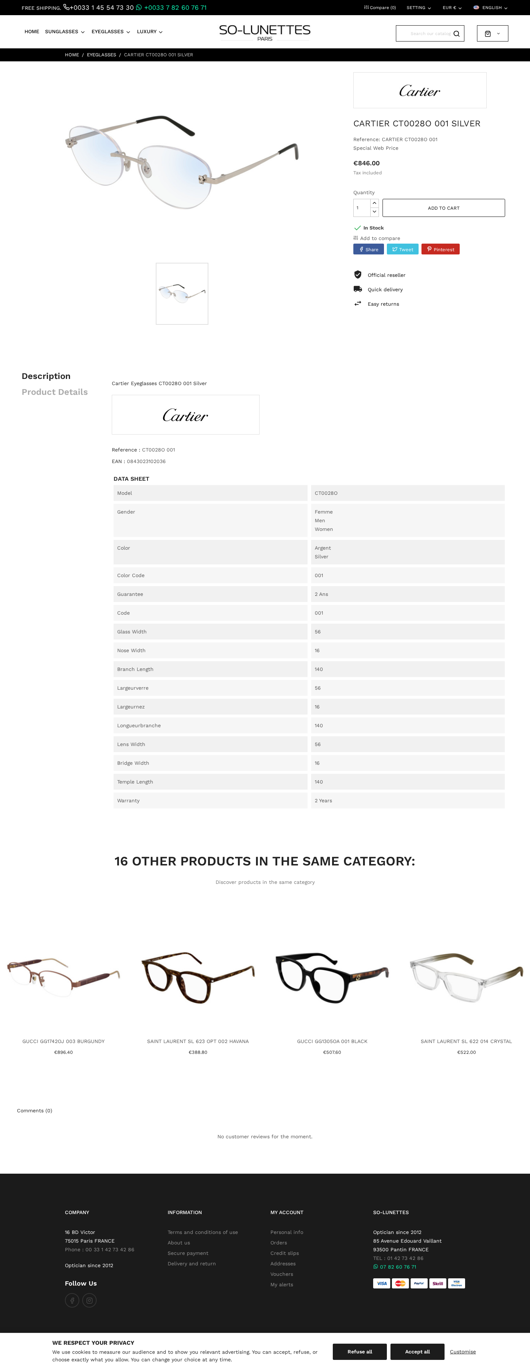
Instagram (89, 1300)
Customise (463, 1351)
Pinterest (444, 249)
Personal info (286, 1232)
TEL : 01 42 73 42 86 (398, 1258)
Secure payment (188, 1253)
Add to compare (380, 238)
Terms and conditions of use (203, 1232)
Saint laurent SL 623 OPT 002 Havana (198, 1041)
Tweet (406, 249)
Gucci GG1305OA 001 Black (332, 1041)
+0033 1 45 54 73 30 (102, 7)
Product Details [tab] (55, 392)
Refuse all (360, 1351)
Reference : (126, 450)
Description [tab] (46, 376)
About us (179, 1242)
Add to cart (444, 208)
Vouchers (281, 1274)
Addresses (283, 1263)
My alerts (281, 1284)
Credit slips (284, 1253)
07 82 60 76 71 (397, 1267)
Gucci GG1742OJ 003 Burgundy (63, 1041)
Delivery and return (192, 1263)
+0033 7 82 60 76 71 (174, 7)
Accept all (417, 1351)
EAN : (118, 461)
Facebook (72, 1300)
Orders (278, 1242)
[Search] (456, 33)
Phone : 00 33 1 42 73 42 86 (99, 1249)
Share (372, 249)
